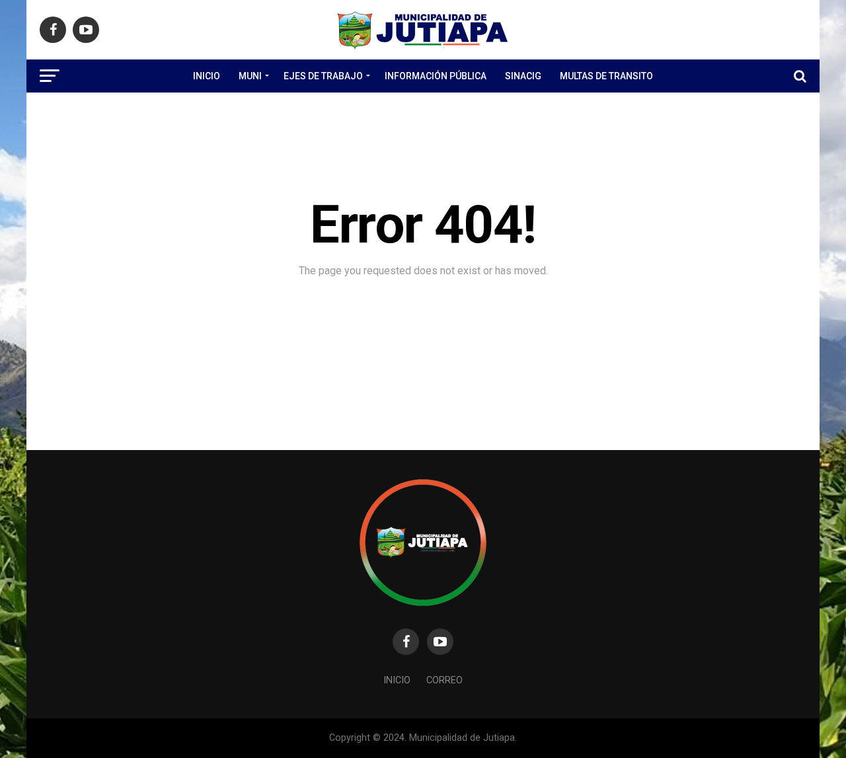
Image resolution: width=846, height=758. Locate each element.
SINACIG (523, 76)
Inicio (206, 76)
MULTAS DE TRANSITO (606, 76)
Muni (250, 76)
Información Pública (435, 76)
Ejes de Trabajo (323, 76)
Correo (444, 680)
